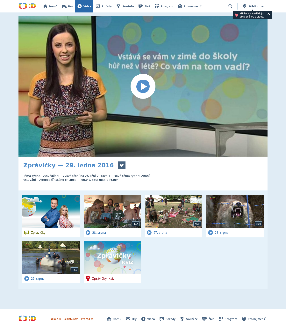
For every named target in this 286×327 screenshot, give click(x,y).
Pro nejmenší (193, 6)
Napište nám (71, 319)
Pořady (107, 6)
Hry (70, 6)
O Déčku (56, 319)
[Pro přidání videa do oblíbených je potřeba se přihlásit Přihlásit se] (121, 165)
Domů (53, 6)
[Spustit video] (143, 86)
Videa (87, 6)
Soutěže (128, 6)
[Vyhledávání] (230, 6)
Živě (147, 6)
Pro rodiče (87, 319)
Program (167, 6)
